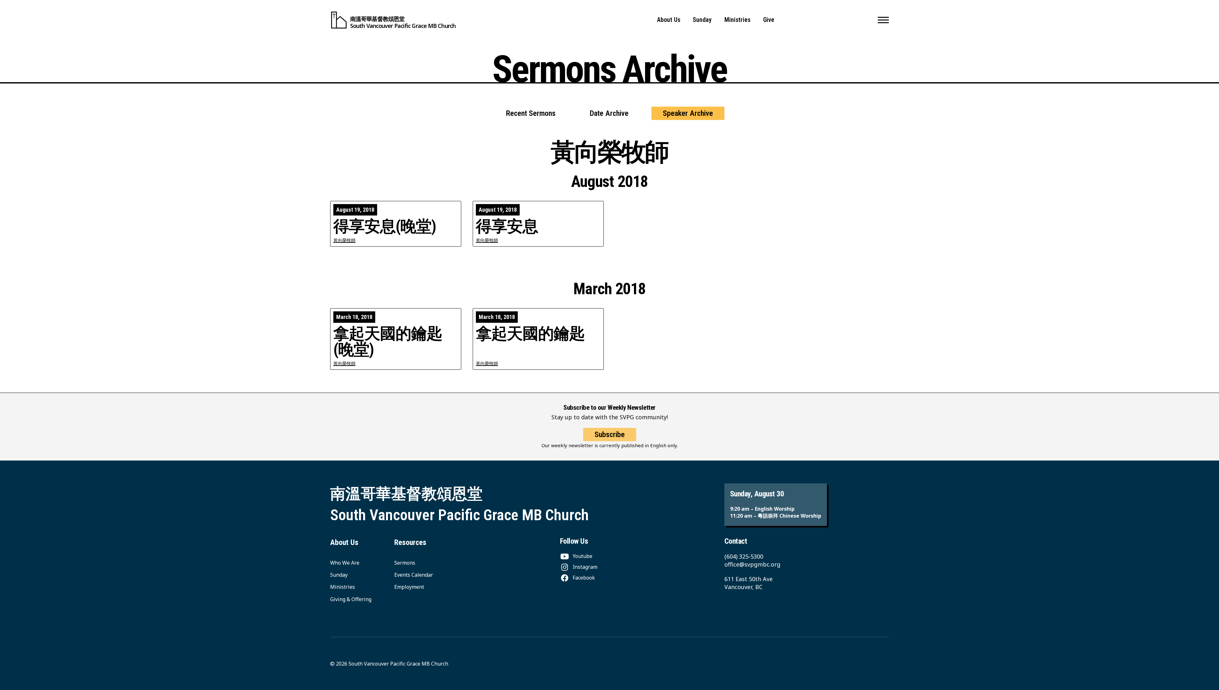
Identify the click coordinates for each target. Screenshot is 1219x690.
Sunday (702, 19)
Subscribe (610, 434)
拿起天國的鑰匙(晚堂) (387, 341)
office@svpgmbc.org (752, 564)
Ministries (737, 19)
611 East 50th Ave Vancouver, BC (748, 583)
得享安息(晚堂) (384, 226)
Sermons (404, 562)
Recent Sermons (531, 113)
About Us (668, 19)
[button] (883, 20)
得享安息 (507, 226)
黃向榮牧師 (344, 240)
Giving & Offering (350, 599)
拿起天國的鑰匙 (530, 334)
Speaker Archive (688, 113)
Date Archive (609, 113)
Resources (410, 542)
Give (768, 19)
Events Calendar (413, 574)
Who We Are (344, 562)
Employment (409, 586)
